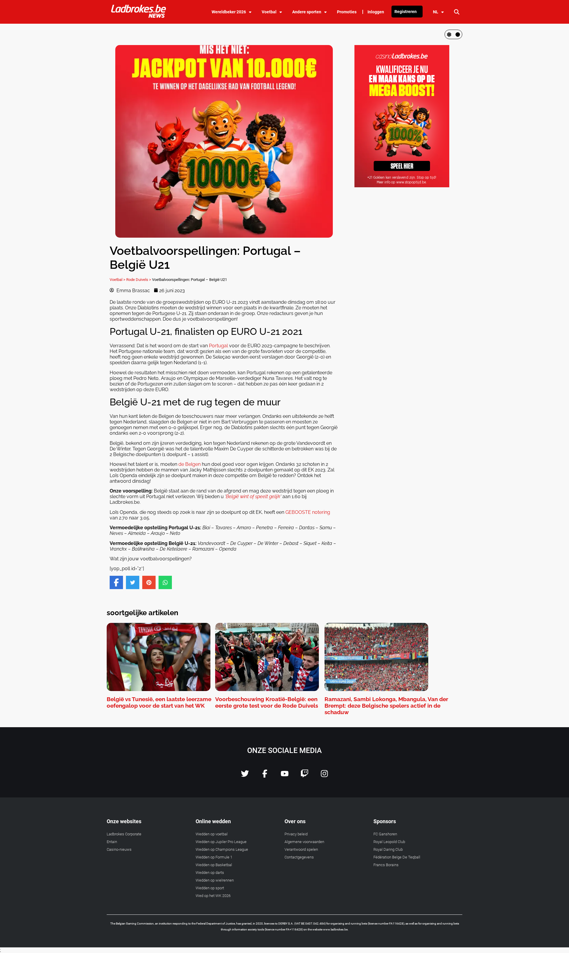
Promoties (347, 11)
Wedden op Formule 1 (214, 857)
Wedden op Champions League (222, 849)
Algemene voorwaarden (304, 842)
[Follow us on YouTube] (285, 776)
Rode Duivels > (138, 279)
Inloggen (375, 11)
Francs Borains (386, 865)
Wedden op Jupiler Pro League (221, 842)
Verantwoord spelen (301, 849)
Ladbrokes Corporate (124, 834)
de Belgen (189, 464)
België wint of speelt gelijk (253, 496)
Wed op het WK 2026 (213, 895)
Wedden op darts (210, 872)
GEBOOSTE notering (307, 512)
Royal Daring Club (388, 849)
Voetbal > (117, 279)
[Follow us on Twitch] (304, 776)
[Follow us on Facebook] (265, 776)
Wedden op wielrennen (215, 880)
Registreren (405, 11)
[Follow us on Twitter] (245, 776)
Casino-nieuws (119, 849)
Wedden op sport (210, 888)
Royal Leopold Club (389, 842)
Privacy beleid (296, 834)
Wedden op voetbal (212, 834)
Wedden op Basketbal (214, 865)
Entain (112, 842)
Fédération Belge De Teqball (396, 857)
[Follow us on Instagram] (324, 776)
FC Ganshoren (385, 834)
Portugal (218, 345)
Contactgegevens (299, 857)
